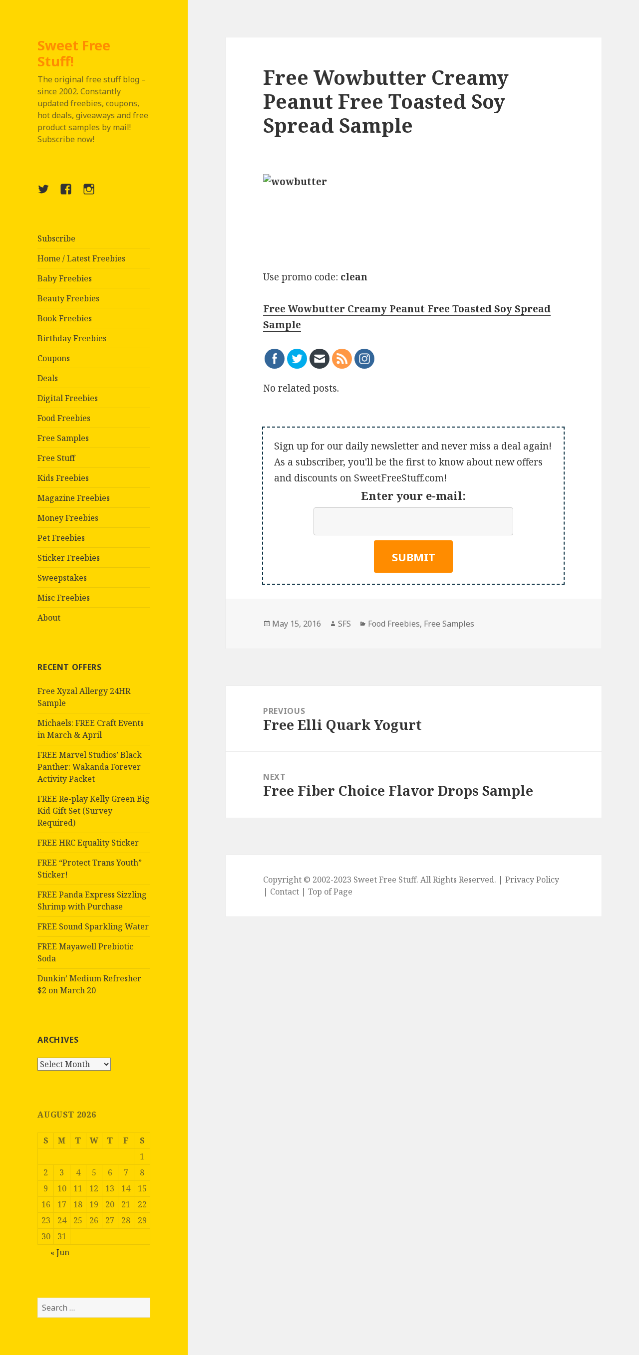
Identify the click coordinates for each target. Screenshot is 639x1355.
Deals (47, 378)
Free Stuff (56, 457)
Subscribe (56, 238)
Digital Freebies (67, 398)
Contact (284, 891)
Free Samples (63, 438)
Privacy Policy (532, 879)
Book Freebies (64, 318)
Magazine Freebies (73, 497)
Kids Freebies (63, 477)
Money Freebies (67, 517)
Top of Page (330, 891)
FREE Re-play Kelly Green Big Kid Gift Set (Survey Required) (93, 810)
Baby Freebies (64, 278)
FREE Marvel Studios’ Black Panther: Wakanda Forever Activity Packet (89, 766)
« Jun (59, 1252)
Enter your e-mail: (413, 495)
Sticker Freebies (68, 557)
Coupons (53, 358)
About (48, 617)
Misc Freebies (63, 597)
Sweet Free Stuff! (73, 53)
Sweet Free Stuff (384, 879)
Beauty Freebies (68, 298)
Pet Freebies (61, 537)
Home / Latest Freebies (81, 258)
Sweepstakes (62, 577)
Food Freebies (63, 418)
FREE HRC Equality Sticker (88, 842)
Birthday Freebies (71, 338)
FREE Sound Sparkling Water (93, 926)
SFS (344, 623)
